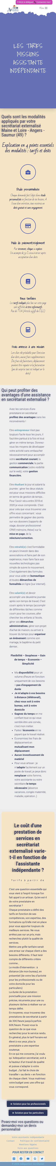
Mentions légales (28, 1144)
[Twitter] (42, 1158)
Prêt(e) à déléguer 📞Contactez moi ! (34, 2)
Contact (11, 1141)
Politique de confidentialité (34, 1141)
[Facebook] (21, 1158)
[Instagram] (14, 1158)
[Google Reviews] (34, 1158)
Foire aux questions (28, 1148)
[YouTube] (28, 1158)
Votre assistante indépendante (28, 1137)
